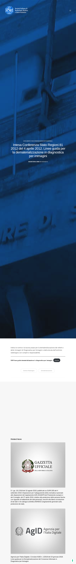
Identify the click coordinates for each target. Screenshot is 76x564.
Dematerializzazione (46, 370)
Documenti (27, 141)
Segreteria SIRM (33, 161)
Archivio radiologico (28, 370)
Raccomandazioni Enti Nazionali (42, 141)
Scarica (57, 360)
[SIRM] (17, 10)
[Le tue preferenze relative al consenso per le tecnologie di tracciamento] (72, 560)
